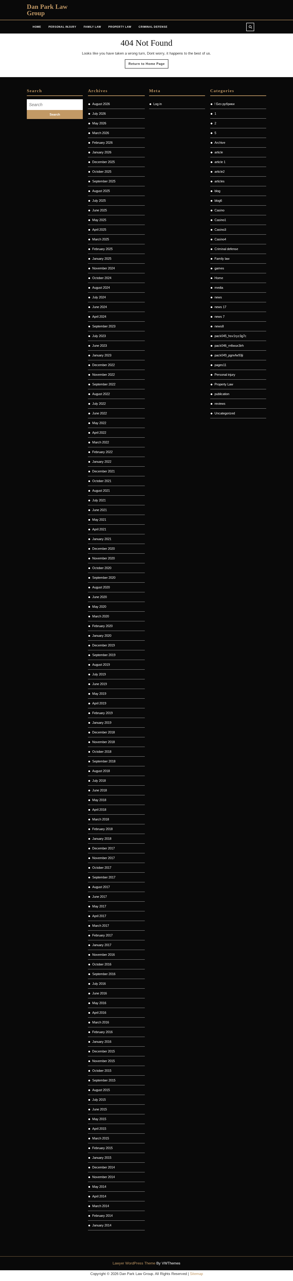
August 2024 (101, 287)
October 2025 (101, 171)
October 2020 (101, 568)
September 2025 (103, 181)
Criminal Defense (153, 26)
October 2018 (101, 751)
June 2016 (99, 993)
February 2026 (102, 142)
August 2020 (101, 587)
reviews (219, 403)
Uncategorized (224, 413)
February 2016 (102, 1032)
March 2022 (100, 442)
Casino (219, 210)
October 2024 (101, 278)
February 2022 (102, 452)
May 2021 (99, 519)
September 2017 (103, 877)
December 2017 (103, 848)
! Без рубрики (224, 104)
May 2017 (99, 906)
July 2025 (99, 200)
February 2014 (102, 1215)
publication (221, 394)
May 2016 (99, 1003)
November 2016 (103, 954)
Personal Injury (62, 26)
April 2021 (99, 529)
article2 (219, 171)
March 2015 (100, 1138)
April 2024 (99, 316)
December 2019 (103, 645)
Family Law (92, 26)
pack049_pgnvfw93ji (228, 355)
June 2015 (99, 1109)
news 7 (219, 316)
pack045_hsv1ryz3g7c (230, 336)
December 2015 (103, 1051)
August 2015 (101, 1090)
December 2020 (103, 548)
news (218, 297)
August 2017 (101, 887)
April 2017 (99, 916)
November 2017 (103, 858)
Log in (157, 104)
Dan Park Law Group (47, 10)
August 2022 (101, 394)
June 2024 (99, 307)
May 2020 (99, 606)
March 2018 (100, 819)
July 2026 (99, 113)
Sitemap (196, 1274)
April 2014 (99, 1196)
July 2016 (99, 983)
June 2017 (99, 896)
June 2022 (99, 413)
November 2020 (103, 558)
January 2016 (101, 1041)
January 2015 (101, 1157)
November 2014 (103, 1177)
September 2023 (103, 326)
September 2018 (103, 761)
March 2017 (100, 925)
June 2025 (99, 210)
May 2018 (99, 800)
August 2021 (101, 490)
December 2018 (103, 732)
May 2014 (99, 1186)
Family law (222, 258)
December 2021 (103, 471)
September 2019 (103, 655)
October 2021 (101, 481)
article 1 (219, 162)
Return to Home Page (148, 65)
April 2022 (99, 432)
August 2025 (101, 191)
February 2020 (102, 626)
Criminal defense (226, 249)
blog (217, 191)
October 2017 (101, 867)
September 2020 (103, 577)
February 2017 (102, 935)
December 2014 (103, 1167)
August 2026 (101, 104)
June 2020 (99, 597)
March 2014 (100, 1206)
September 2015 (103, 1080)
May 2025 (99, 220)
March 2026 (100, 133)
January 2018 (101, 838)
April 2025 (99, 229)
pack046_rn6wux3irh (229, 345)
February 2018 (102, 829)
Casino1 (220, 220)
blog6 (218, 200)
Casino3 (220, 229)
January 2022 (101, 461)
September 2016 (103, 974)
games (219, 268)
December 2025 (103, 162)
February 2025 (102, 249)
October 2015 (101, 1070)
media (218, 287)
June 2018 (99, 790)
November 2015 (103, 1061)
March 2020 (100, 616)
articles (219, 181)
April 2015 (99, 1128)
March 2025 (100, 239)
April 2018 (99, 809)
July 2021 (99, 500)
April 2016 (99, 1012)
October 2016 (101, 964)
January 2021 (101, 539)
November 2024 (103, 268)
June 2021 (99, 510)
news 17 (220, 307)
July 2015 (99, 1099)
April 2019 (99, 703)
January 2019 (101, 722)
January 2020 (101, 635)
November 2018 (103, 742)
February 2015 (102, 1148)
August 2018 (101, 771)
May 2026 (99, 123)
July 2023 (99, 336)
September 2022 (103, 384)
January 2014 (101, 1225)
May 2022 (99, 423)
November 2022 (103, 374)
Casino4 (220, 239)
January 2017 (101, 945)
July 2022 (99, 403)
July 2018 (99, 780)
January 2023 (101, 355)
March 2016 (100, 1022)
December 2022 (103, 365)
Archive (219, 142)
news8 (219, 326)
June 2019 (99, 684)
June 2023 (99, 345)
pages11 (220, 365)
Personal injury (224, 374)
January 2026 (101, 152)
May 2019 (99, 693)
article (218, 152)
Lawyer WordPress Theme (134, 1263)
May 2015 (99, 1119)
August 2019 (101, 664)
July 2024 (99, 297)
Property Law (119, 26)
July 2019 (99, 674)
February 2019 (102, 713)
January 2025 (101, 258)
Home (37, 26)
